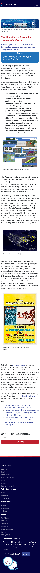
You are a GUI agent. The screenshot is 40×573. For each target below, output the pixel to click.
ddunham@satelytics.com (28, 396)
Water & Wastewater (7, 478)
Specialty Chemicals (7, 486)
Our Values (4, 524)
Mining (3, 480)
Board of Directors (7, 529)
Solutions (6, 465)
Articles (3, 505)
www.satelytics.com (19, 365)
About (4, 514)
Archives (4, 511)
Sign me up (20, 442)
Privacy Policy (5, 535)
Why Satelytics (8, 489)
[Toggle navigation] (37, 5)
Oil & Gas (4, 469)
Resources (6, 501)
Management (5, 526)
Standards (4, 496)
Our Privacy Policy (11, 554)
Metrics (3, 493)
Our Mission (5, 518)
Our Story (4, 521)
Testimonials (5, 498)
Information (5, 508)
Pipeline (3, 472)
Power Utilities (5, 475)
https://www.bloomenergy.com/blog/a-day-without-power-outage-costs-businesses (20, 406)
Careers (3, 532)
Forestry (4, 483)
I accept (26, 554)
